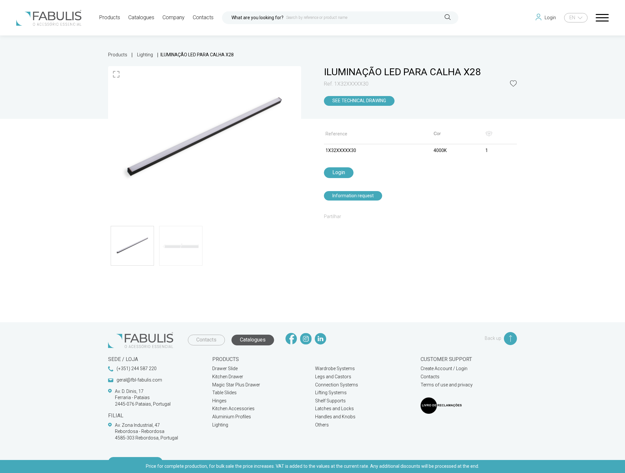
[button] (513, 84)
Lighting (145, 54)
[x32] (204, 138)
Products (117, 54)
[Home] (48, 18)
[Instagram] (306, 339)
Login (338, 172)
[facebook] (291, 339)
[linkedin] (320, 339)
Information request (353, 195)
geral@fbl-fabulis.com (139, 380)
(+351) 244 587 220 (137, 368)
